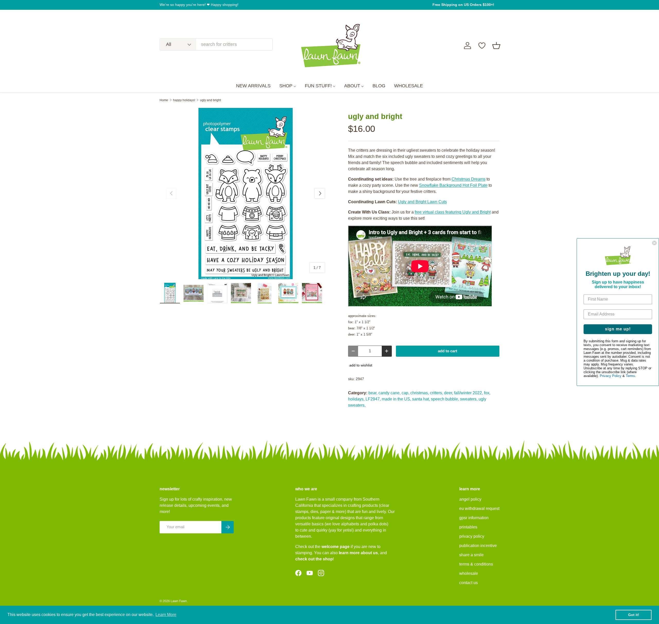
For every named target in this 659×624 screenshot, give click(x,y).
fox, (487, 393)
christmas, (419, 393)
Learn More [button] (165, 614)
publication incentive (478, 545)
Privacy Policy (610, 376)
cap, (405, 393)
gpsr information (474, 518)
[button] (496, 45)
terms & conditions (476, 564)
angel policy (470, 499)
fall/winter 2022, (468, 393)
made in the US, (396, 399)
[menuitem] (253, 86)
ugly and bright (210, 100)
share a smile (471, 555)
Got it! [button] (633, 615)
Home (164, 100)
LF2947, (373, 399)
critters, (436, 393)
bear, (372, 393)
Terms (630, 376)
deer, (448, 393)
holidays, (356, 399)
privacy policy (471, 536)
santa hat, (421, 399)
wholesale (468, 573)
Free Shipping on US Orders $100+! (463, 5)
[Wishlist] (482, 45)
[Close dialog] (654, 242)
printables (468, 527)
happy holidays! (184, 100)
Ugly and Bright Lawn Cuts (422, 202)
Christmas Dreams (468, 179)
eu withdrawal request (479, 508)
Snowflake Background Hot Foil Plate (453, 185)
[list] (245, 193)
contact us (468, 582)
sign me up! (618, 329)
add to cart (447, 351)
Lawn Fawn (179, 601)
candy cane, (389, 393)
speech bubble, (445, 399)
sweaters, (469, 399)
